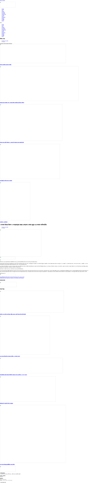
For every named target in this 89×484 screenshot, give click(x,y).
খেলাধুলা (3, 15)
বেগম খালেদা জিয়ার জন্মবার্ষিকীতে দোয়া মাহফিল (7, 464)
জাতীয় (3, 9)
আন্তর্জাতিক (3, 17)
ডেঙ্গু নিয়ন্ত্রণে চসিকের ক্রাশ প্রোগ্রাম (6, 180)
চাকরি (3, 16)
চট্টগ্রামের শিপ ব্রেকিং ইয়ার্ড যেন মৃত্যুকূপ (6, 403)
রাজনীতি (3, 11)
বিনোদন (3, 18)
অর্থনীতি (3, 35)
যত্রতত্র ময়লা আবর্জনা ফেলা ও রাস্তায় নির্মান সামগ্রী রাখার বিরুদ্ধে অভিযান (12, 102)
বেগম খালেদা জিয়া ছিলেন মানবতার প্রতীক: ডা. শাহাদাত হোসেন (10, 356)
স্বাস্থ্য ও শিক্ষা (4, 14)
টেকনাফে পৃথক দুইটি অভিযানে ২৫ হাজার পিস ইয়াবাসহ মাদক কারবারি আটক (12, 142)
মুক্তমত (3, 19)
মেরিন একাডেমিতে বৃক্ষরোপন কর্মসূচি (5, 64)
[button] (44, 22)
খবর (2, 10)
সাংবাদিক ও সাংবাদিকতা (3, 222)
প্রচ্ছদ (3, 8)
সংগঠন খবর (3, 13)
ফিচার (3, 20)
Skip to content (2, 0)
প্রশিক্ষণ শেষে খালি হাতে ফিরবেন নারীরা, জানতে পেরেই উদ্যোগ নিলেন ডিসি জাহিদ (13, 314)
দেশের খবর (3, 12)
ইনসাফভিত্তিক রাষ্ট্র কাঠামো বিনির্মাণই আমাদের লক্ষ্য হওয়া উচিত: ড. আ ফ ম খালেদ (13, 374)
